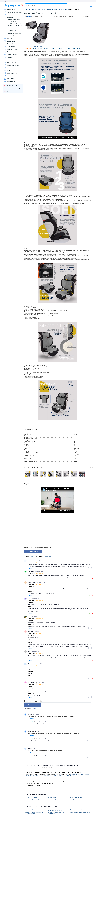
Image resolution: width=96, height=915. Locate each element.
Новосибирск (49, 775)
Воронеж (36, 775)
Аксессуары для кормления (14, 59)
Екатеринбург (41, 775)
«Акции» (72, 789)
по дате (33, 556)
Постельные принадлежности (14, 12)
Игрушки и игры (11, 46)
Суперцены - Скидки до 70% (14, 88)
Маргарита (31, 663)
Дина (29, 616)
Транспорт (10, 38)
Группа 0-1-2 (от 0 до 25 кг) (14, 23)
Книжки (9, 70)
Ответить (30, 568)
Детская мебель (11, 9)
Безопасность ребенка (13, 65)
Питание (9, 57)
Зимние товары (11, 51)
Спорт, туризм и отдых (12, 49)
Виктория (30, 631)
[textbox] (46, 5)
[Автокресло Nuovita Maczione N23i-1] (37, 32)
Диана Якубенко (32, 582)
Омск (45, 775)
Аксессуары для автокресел (14, 33)
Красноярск (83, 774)
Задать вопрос (32, 705)
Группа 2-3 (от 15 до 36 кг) (14, 27)
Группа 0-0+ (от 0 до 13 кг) (14, 19)
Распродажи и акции (12, 85)
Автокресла (10, 17)
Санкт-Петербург (73, 774)
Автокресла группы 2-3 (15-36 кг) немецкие (80, 812)
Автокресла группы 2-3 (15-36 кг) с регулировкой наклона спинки (56, 809)
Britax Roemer (12, 30)
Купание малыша (11, 62)
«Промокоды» (77, 789)
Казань (79, 774)
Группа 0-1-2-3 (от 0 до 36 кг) (15, 25)
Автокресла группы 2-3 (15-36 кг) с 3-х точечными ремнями (34, 813)
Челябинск (72, 775)
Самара (63, 775)
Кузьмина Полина (32, 682)
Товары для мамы (11, 68)
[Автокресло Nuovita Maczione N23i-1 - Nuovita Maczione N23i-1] (27, 474)
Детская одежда (11, 41)
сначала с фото (47, 556)
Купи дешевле (10, 91)
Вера (29, 651)
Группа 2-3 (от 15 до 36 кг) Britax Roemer (79, 809)
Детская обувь (11, 43)
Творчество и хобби (12, 73)
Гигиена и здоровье (12, 54)
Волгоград (32, 775)
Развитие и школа (11, 76)
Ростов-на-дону (58, 775)
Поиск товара (27, 5)
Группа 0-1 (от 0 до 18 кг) (13, 21)
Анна (29, 598)
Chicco (11, 28)
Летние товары (11, 81)
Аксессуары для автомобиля (14, 35)
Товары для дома (11, 78)
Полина (30, 560)
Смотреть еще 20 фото (37, 46)
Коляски (9, 15)
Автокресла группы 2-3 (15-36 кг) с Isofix (34, 809)
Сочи (54, 775)
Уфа (69, 775)
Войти (90, 6)
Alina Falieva (31, 571)
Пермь (66, 775)
